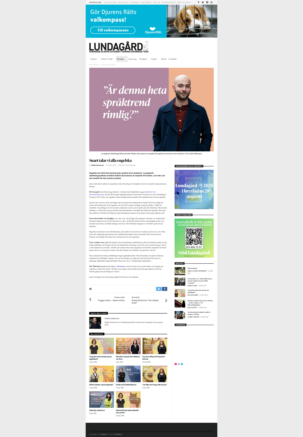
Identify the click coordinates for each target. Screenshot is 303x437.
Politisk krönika (131, 165)
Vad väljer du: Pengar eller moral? (155, 385)
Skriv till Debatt (184, 2)
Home (91, 64)
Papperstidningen (169, 2)
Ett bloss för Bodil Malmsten (126, 385)
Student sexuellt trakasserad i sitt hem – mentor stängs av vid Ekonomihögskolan (200, 302)
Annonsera (134, 2)
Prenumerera (146, 2)
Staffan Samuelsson (97, 165)
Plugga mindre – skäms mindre (111, 299)
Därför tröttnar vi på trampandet (101, 385)
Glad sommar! (192, 268)
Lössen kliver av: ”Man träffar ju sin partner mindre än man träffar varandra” (200, 280)
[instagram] (207, 2)
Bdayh (104, 434)
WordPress (118, 434)
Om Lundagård (110, 2)
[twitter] (158, 289)
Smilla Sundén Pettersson (197, 271)
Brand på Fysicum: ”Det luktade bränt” (145, 300)
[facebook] (164, 289)
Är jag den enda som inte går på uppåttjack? (198, 291)
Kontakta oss (123, 2)
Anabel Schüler (193, 317)
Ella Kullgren (193, 295)
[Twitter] (203, 2)
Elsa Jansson (192, 308)
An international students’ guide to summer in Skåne (199, 313)
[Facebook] (198, 2)
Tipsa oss (156, 2)
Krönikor (96, 64)
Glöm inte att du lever (97, 410)
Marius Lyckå (192, 286)
